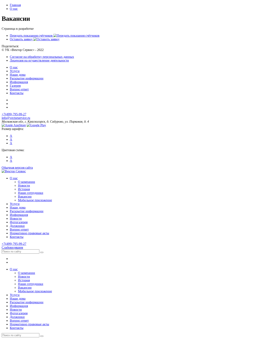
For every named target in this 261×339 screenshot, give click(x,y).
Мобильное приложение (35, 200)
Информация (19, 82)
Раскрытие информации (26, 78)
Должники (17, 226)
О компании (26, 182)
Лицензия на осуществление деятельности (39, 60)
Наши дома (17, 74)
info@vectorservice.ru (16, 118)
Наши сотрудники (30, 193)
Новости (24, 185)
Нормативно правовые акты (29, 233)
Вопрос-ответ (19, 89)
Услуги (15, 71)
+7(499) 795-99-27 (14, 114)
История (24, 189)
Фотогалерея (19, 222)
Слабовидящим (12, 247)
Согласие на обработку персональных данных (42, 56)
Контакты (16, 93)
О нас (14, 67)
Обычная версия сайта (17, 167)
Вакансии (25, 196)
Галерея (15, 85)
